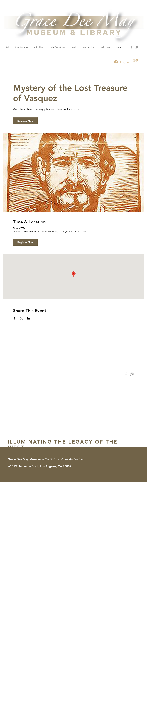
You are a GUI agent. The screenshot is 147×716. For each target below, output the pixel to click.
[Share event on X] (21, 318)
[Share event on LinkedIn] (28, 318)
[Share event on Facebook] (14, 318)
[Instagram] (136, 47)
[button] (135, 60)
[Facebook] (131, 47)
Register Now (25, 120)
